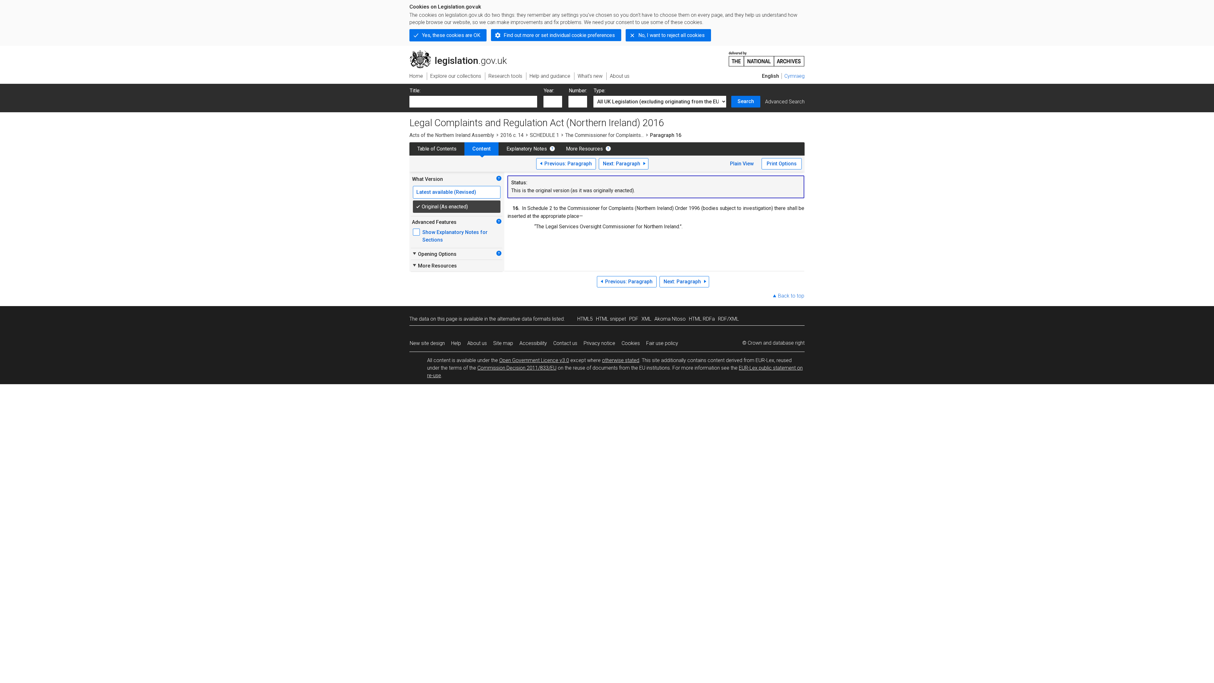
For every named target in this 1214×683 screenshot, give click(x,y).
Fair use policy (662, 343)
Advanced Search (785, 102)
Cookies (631, 343)
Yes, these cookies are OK (451, 35)
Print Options (782, 164)
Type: (599, 91)
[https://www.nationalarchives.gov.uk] (767, 56)
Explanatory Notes (526, 149)
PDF (633, 319)
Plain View (742, 164)
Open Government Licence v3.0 (534, 360)
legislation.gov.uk (461, 53)
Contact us (565, 343)
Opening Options (434, 254)
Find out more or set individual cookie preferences (559, 35)
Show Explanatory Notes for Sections (454, 236)
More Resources (584, 149)
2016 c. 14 (512, 135)
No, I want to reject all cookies (671, 35)
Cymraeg (794, 76)
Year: (549, 91)
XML (646, 319)
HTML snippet (611, 319)
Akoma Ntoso (670, 319)
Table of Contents (437, 149)
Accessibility (533, 343)
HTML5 (585, 319)
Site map (503, 343)
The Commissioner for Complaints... (604, 135)
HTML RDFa (702, 319)
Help (456, 343)
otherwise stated (620, 360)
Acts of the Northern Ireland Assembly (451, 135)
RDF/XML (728, 319)
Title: (415, 91)
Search (746, 101)
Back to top (791, 296)
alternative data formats (524, 319)
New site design (427, 343)
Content (481, 149)
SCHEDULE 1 (544, 135)
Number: (578, 91)
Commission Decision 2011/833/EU (516, 368)
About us (477, 343)
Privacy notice (599, 343)
